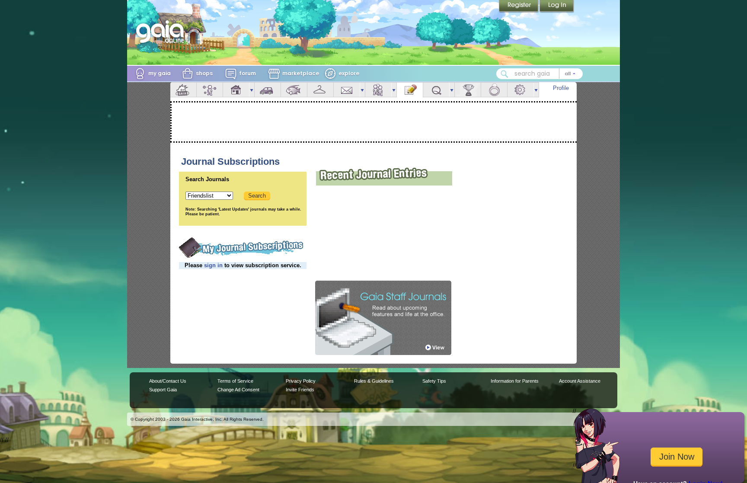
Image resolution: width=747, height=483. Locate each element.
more (251, 90)
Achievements (468, 90)
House (236, 90)
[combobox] (539, 73)
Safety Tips (434, 381)
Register (519, 6)
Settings (520, 90)
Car (268, 90)
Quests (436, 90)
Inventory (320, 90)
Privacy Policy (301, 381)
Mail (347, 90)
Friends (378, 90)
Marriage (494, 90)
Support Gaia (163, 389)
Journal (410, 90)
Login (557, 6)
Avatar (210, 90)
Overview (183, 90)
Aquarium (294, 90)
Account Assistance (579, 381)
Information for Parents (515, 381)
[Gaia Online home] (162, 31)
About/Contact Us (167, 381)
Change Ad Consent (238, 389)
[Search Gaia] (504, 74)
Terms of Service (235, 381)
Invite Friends (300, 389)
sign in (213, 265)
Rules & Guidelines (374, 381)
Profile (561, 88)
